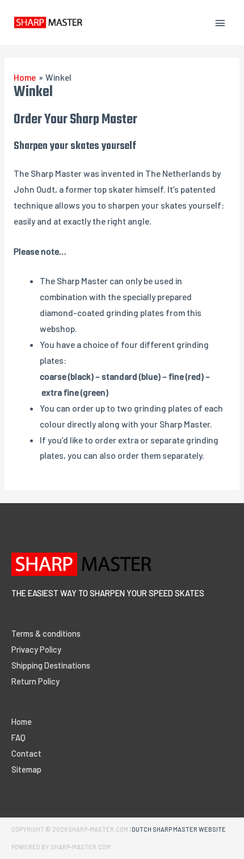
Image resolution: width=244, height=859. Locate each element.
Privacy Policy (36, 649)
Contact (26, 753)
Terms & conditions (46, 633)
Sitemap (26, 769)
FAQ (18, 737)
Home (21, 721)
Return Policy (35, 681)
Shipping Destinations (50, 665)
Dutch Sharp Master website (179, 829)
